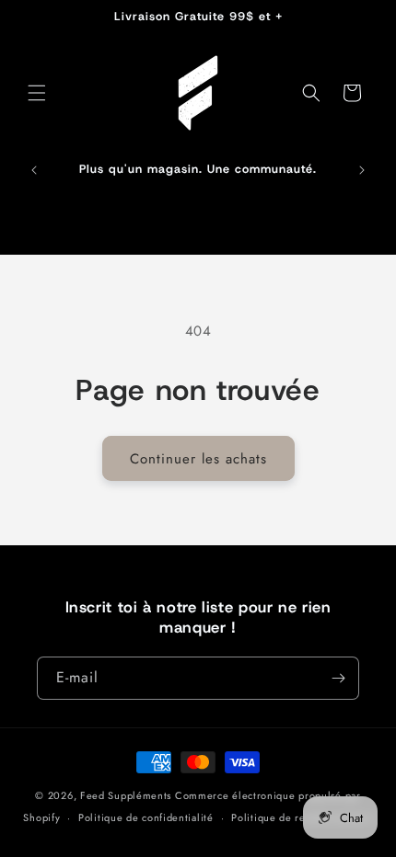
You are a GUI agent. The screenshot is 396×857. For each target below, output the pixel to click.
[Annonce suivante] (362, 170)
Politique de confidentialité (146, 817)
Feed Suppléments (125, 795)
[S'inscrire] (338, 678)
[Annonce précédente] (34, 170)
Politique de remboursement (301, 817)
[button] (37, 93)
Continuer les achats (198, 459)
